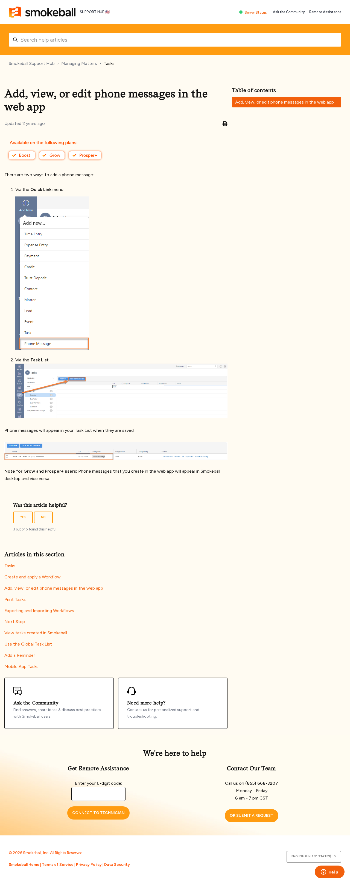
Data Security (117, 864)
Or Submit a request (251, 815)
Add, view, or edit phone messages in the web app (53, 588)
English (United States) (311, 856)
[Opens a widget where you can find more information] (329, 872)
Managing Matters (79, 63)
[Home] (42, 12)
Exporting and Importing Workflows (39, 610)
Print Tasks (15, 599)
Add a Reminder (19, 655)
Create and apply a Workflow (32, 577)
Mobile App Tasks (21, 666)
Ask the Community (289, 12)
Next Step (14, 621)
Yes (23, 517)
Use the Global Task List (28, 644)
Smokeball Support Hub (32, 63)
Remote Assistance (325, 12)
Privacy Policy (89, 864)
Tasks (109, 63)
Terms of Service (58, 864)
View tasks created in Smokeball (35, 632)
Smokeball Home (24, 864)
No (43, 517)
